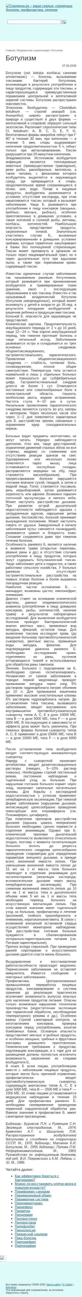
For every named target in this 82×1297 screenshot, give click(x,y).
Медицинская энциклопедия (33, 50)
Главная (10, 50)
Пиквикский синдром (31, 1234)
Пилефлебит (25, 1226)
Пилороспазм (25, 1222)
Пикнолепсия (25, 1230)
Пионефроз (24, 1207)
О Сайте (67, 1284)
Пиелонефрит (25, 1242)
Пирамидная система (31, 1199)
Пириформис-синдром (32, 1191)
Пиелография (25, 1246)
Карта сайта (53, 1284)
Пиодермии (24, 1215)
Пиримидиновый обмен (33, 1195)
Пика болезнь (25, 1238)
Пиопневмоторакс (29, 1203)
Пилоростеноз (26, 1218)
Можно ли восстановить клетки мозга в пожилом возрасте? (45, 1186)
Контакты (11, 1287)
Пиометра (22, 1211)
